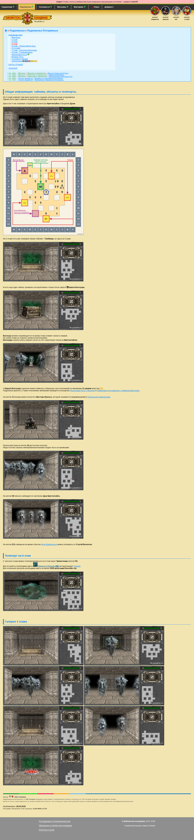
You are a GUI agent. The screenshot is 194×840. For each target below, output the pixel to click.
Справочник (7, 7)
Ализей (77, 566)
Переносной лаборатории (98, 397)
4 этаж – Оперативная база (24, 46)
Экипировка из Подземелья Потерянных (49, 80)
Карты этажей (15, 65)
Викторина (79, 7)
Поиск (96, 7)
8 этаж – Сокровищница (22, 52)
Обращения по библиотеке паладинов (55, 826)
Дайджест (109, 7)
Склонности (44, 7)
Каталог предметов (25, 78)
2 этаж (14, 42)
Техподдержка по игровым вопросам (54, 821)
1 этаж (14, 40)
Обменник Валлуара (56, 75)
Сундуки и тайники (20, 59)
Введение (16, 37)
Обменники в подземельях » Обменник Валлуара (118, 391)
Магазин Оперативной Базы (58, 73)
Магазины (62, 7)
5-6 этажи (16, 48)
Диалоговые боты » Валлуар (82, 391)
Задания (12, 68)
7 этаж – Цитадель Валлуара (24, 50)
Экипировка (17, 61)
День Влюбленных (49, 544)
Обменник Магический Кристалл (60, 76)
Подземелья (26, 7)
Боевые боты (17, 57)
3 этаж (14, 44)
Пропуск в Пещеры (46, 566)
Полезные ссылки (46, 830)
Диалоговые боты (19, 55)
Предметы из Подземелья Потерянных (48, 78)
